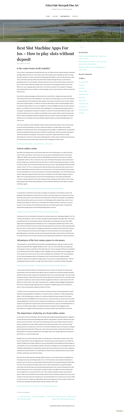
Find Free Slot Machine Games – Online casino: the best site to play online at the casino (41, 265)
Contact (75, 16)
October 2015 (83, 91)
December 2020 (83, 82)
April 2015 (82, 97)
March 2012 (82, 100)
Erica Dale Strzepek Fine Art (62, 5)
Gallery (55, 16)
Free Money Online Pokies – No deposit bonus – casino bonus (34, 144)
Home (48, 16)
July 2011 (81, 113)
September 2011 (83, 110)
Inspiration (65, 16)
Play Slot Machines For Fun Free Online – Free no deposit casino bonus (37, 386)
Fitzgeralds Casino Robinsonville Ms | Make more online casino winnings (38, 211)
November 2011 (83, 103)
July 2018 (81, 85)
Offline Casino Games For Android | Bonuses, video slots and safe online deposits (40, 188)
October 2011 (83, 107)
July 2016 (81, 88)
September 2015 (83, 94)
